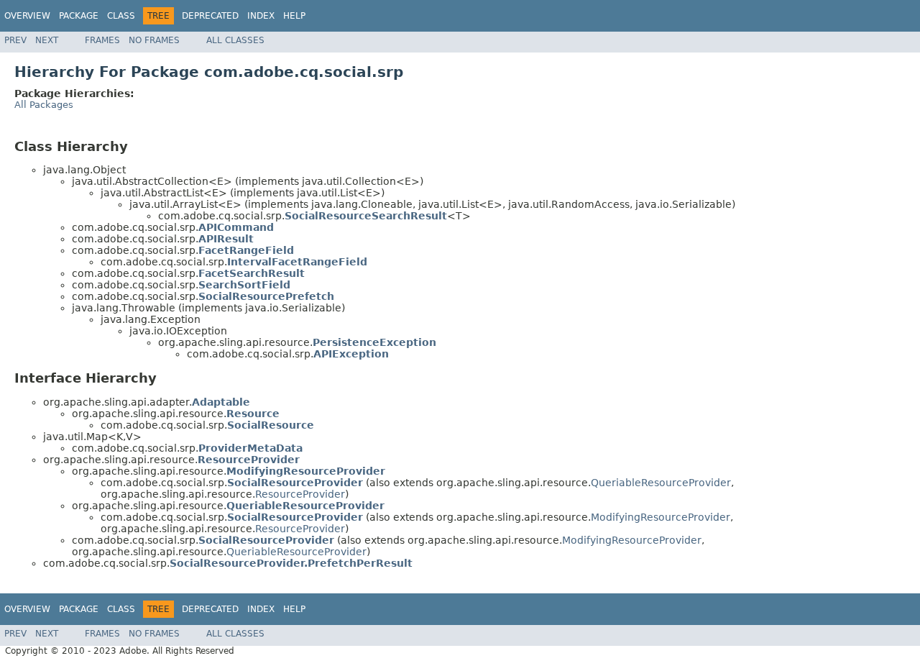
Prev (15, 40)
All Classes (235, 40)
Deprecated (210, 16)
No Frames (154, 40)
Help (294, 16)
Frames (102, 40)
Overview (27, 16)
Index (261, 16)
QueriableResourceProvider (661, 482)
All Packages (43, 104)
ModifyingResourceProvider (660, 517)
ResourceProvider (300, 494)
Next (46, 40)
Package (78, 16)
